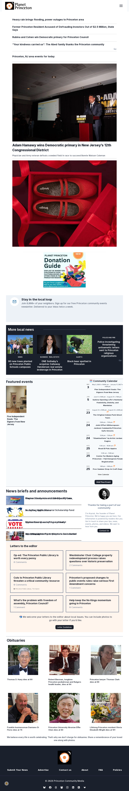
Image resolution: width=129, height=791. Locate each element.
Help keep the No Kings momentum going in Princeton (90, 602)
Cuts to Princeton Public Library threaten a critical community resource (37, 579)
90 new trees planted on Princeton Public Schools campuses (20, 364)
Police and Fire (108, 337)
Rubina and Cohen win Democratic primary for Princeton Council (50, 37)
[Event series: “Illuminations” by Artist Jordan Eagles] (114, 435)
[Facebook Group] (61, 787)
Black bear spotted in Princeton (79, 362)
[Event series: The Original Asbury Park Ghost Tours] (107, 412)
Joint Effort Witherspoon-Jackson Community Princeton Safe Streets (107, 428)
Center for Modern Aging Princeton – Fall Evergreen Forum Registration (107, 459)
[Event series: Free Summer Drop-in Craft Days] (114, 466)
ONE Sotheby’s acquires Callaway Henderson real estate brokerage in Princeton (49, 365)
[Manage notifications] (7, 783)
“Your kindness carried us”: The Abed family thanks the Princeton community (58, 44)
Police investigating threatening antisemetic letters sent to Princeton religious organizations (109, 349)
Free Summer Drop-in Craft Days (107, 469)
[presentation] (64, 102)
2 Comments (75, 565)
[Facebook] (50, 787)
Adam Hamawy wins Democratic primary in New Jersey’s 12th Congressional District (61, 147)
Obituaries (16, 640)
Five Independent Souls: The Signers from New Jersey (16, 420)
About (85, 770)
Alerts (79, 357)
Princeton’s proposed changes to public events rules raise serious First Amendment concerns (91, 580)
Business (44, 357)
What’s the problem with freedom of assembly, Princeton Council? (35, 602)
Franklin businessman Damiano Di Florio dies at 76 (23, 728)
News (20, 357)
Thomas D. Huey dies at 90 (20, 679)
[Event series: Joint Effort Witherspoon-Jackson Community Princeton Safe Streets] (114, 422)
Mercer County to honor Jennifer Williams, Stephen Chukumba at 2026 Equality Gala (49, 498)
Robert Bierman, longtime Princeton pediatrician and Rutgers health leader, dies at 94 (64, 682)
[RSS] (78, 787)
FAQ (101, 770)
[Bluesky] (44, 787)
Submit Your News (17, 770)
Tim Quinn (35, 589)
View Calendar (103, 474)
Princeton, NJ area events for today (33, 56)
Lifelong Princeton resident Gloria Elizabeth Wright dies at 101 (106, 728)
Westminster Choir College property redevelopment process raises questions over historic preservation (91, 558)
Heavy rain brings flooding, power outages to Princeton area (48, 19)
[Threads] (56, 787)
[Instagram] (67, 787)
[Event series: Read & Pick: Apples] (115, 446)
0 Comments (20, 584)
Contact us (65, 770)
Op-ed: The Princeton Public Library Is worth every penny (36, 557)
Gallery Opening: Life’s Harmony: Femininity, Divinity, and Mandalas (107, 402)
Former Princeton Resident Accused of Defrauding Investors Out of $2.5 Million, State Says (63, 28)
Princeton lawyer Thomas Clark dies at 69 (105, 680)
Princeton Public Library (23, 589)
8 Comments (20, 562)
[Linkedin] (73, 787)
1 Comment (75, 587)
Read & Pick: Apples (107, 448)
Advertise (43, 770)
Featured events (19, 382)
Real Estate (54, 357)
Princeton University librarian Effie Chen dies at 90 (64, 728)
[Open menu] (121, 5)
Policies (117, 770)
